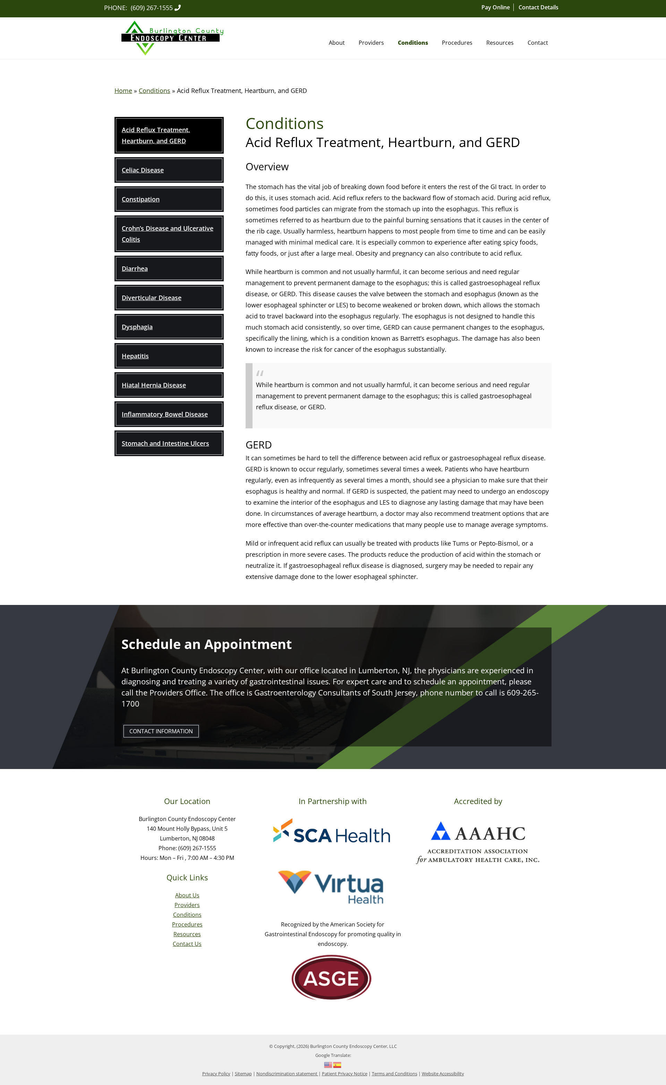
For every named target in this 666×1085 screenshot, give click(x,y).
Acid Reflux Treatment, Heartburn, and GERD (156, 135)
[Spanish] (337, 1064)
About (337, 42)
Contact (538, 42)
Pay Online (495, 7)
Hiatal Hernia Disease (154, 385)
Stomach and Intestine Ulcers (165, 443)
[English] (328, 1064)
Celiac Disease (143, 170)
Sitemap (243, 1073)
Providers (371, 42)
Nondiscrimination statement (287, 1073)
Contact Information (161, 731)
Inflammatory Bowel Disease (165, 414)
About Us (187, 895)
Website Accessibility (443, 1073)
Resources (500, 42)
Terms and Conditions (394, 1073)
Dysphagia (137, 327)
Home (123, 90)
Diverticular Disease (151, 297)
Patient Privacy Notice (344, 1073)
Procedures (457, 42)
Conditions (413, 42)
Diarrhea (135, 268)
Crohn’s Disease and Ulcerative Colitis (167, 234)
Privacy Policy (216, 1073)
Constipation (141, 199)
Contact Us (187, 944)
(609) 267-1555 (152, 7)
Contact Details (538, 7)
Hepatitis (135, 356)
